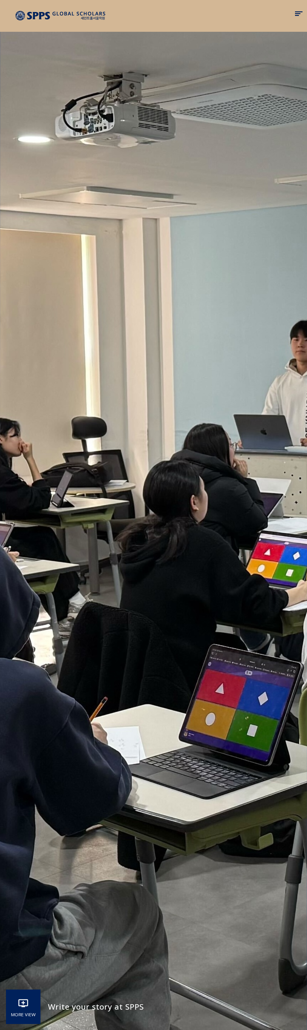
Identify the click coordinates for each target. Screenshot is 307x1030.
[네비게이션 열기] (299, 13)
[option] (153, 515)
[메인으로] (60, 15)
